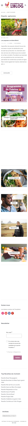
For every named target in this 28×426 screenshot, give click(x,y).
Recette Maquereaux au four (9, 389)
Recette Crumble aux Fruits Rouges (11, 401)
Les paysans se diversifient (10, 40)
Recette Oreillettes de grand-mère (11, 399)
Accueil (3, 12)
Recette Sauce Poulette (8, 392)
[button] (2, 5)
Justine (10, 43)
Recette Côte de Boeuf (7, 394)
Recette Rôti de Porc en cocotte (10, 385)
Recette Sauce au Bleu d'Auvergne (11, 387)
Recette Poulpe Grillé (7, 396)
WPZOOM (14, 422)
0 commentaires (17, 43)
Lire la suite (7, 73)
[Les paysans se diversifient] (14, 19)
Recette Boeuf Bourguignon (9, 378)
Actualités (4, 38)
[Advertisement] (14, 148)
